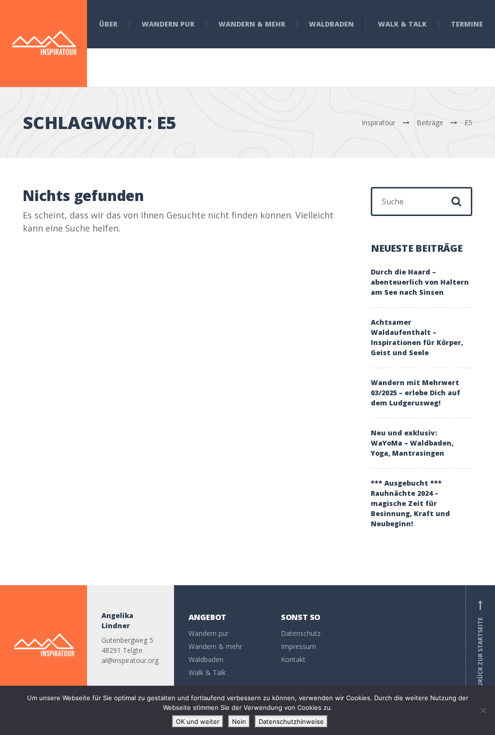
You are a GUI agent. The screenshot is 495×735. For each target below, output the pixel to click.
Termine (467, 24)
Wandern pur (168, 24)
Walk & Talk (402, 24)
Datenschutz (300, 633)
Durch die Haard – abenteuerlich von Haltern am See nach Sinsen (420, 282)
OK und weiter (197, 721)
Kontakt (293, 659)
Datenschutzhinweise (291, 721)
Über (108, 24)
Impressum (298, 646)
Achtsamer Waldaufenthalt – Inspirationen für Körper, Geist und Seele (417, 337)
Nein (239, 721)
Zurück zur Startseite (480, 645)
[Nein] (483, 710)
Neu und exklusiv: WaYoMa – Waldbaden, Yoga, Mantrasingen (412, 443)
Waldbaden (331, 24)
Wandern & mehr (251, 24)
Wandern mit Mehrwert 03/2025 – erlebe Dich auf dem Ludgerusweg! (415, 392)
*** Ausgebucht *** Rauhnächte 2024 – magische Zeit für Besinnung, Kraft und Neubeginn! (410, 503)
